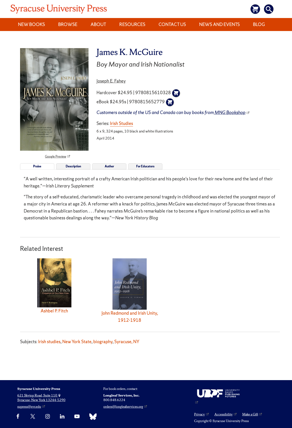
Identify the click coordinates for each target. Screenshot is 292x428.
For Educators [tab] (145, 166)
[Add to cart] (176, 93)
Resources (132, 24)
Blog (259, 24)
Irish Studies (121, 123)
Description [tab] (73, 166)
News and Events (219, 24)
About (98, 24)
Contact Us (172, 24)
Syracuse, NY (126, 342)
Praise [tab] (37, 166)
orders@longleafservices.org (123, 407)
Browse (67, 24)
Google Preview (55, 156)
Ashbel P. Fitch (54, 311)
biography (102, 342)
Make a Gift (250, 414)
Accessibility (223, 414)
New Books (31, 24)
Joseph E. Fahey (111, 81)
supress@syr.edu (29, 407)
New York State (76, 342)
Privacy (199, 414)
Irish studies (49, 342)
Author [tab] (109, 166)
